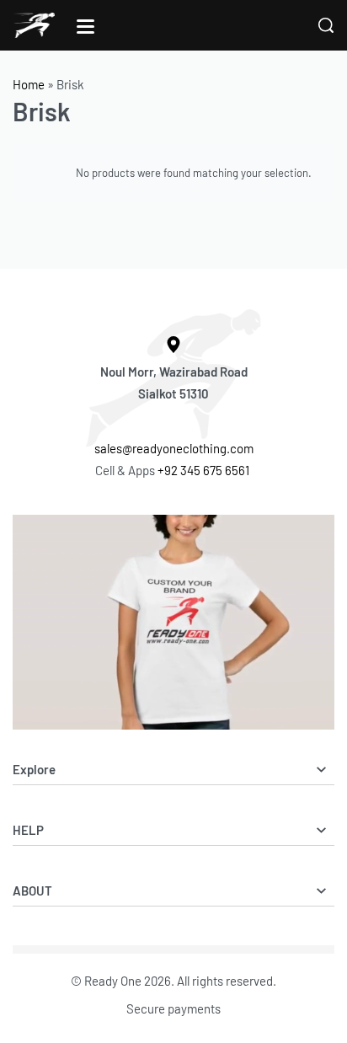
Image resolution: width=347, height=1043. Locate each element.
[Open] (85, 27)
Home (29, 84)
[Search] (326, 25)
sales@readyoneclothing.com (174, 448)
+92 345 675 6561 (204, 470)
